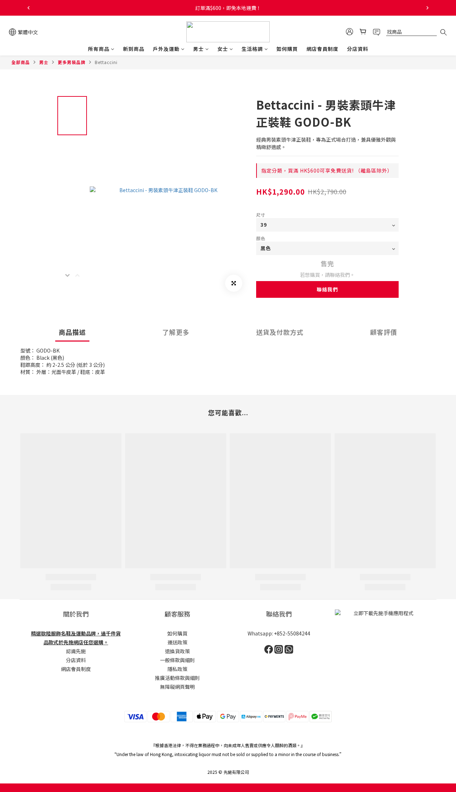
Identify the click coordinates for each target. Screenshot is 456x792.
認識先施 (76, 651)
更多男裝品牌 (72, 62)
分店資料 (357, 48)
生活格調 (252, 48)
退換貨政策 (177, 651)
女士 (222, 48)
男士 (198, 48)
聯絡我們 (327, 289)
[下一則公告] (427, 8)
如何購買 (287, 48)
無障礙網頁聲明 (177, 686)
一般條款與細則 (177, 660)
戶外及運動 (166, 48)
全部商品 (20, 62)
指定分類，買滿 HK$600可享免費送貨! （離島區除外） (327, 170)
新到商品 (133, 48)
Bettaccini (106, 62)
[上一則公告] (28, 8)
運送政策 (177, 642)
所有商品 (98, 48)
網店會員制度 (322, 48)
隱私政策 (177, 668)
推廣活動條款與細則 (177, 677)
